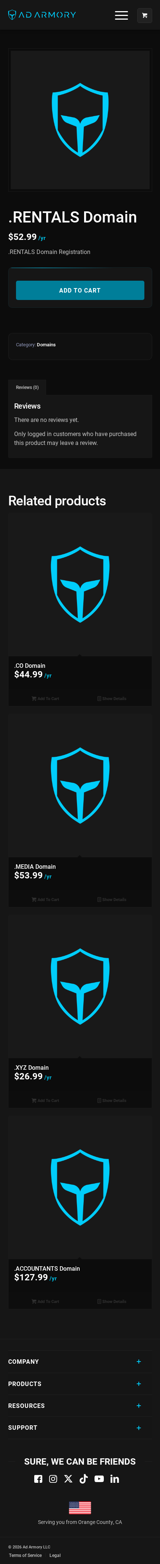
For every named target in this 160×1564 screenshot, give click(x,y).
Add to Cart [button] (47, 698)
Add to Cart (80, 290)
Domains (46, 344)
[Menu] (118, 15)
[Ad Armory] (66, 15)
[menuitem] (119, 15)
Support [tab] (23, 1427)
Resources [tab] (26, 1405)
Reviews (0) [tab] (27, 387)
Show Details (114, 698)
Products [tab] (25, 1384)
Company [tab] (23, 1361)
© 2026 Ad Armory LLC (29, 1547)
